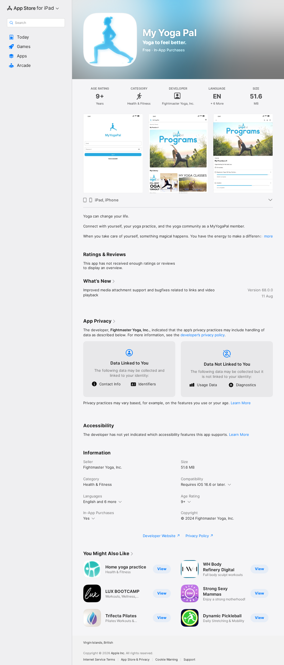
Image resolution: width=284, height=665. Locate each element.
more (268, 236)
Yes (86, 518)
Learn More (241, 403)
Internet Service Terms (99, 659)
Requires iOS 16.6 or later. (203, 484)
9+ (183, 501)
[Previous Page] (78, 153)
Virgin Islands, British (98, 642)
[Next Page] (278, 153)
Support (189, 659)
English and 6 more (99, 501)
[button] (36, 37)
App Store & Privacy (135, 659)
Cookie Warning (166, 659)
